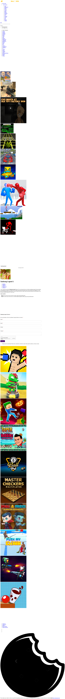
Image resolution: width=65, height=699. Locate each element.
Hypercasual (4, 46)
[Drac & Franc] (13, 529)
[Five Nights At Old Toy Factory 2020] (13, 122)
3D (2, 44)
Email (1, 323)
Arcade (5, 9)
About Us (4, 623)
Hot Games (4, 3)
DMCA (3, 625)
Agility (3, 52)
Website (1, 327)
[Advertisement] (30, 64)
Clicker (3, 49)
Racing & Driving (5, 53)
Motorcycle (4, 39)
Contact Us (4, 624)
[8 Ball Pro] (13, 476)
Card (5, 6)
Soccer (5, 17)
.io (2, 48)
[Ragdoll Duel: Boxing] (13, 205)
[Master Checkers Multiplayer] (13, 502)
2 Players (3, 287)
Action (5, 20)
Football (3, 51)
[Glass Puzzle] (13, 607)
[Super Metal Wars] (13, 581)
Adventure (4, 40)
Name (1, 319)
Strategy (3, 38)
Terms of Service (5, 627)
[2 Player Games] (9, 1)
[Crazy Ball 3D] (8, 148)
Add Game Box (3, 266)
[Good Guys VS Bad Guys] (8, 96)
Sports (5, 14)
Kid (5, 18)
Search (1, 25)
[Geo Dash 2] (8, 179)
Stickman (3, 47)
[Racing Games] (8, 163)
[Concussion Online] (8, 234)
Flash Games (4, 286)
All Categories (5, 4)
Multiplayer (4, 41)
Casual (3, 55)
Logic (5, 10)
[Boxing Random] (13, 371)
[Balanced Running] (13, 424)
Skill (5, 8)
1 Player (3, 285)
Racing (5, 19)
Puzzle (5, 12)
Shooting (5, 13)
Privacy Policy (4, 626)
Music (5, 11)
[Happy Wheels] (5, 81)
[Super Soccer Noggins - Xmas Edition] (13, 450)
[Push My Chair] (13, 555)
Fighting (5, 16)
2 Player (3, 45)
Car (5, 15)
